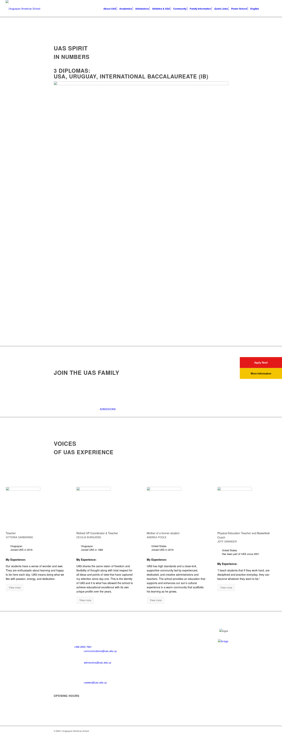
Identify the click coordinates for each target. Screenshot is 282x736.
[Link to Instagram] (273, 8)
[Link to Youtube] (262, 8)
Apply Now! (261, 362)
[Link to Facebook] (268, 8)
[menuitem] (110, 8)
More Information (261, 373)
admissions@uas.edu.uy (97, 662)
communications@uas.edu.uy (100, 651)
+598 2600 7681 (83, 647)
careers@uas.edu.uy (95, 682)
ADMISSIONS (108, 409)
